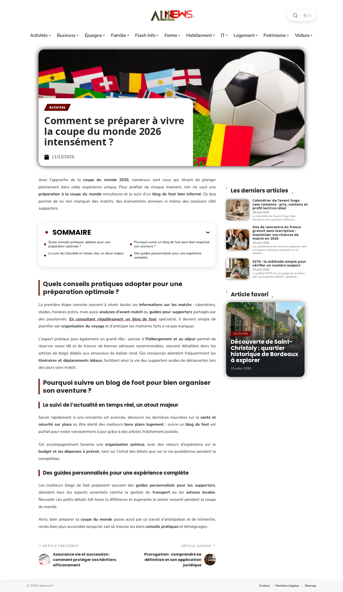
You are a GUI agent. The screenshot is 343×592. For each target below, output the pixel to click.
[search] (295, 15)
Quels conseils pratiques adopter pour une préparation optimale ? (79, 244)
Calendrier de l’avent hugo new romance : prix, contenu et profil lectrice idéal (280, 204)
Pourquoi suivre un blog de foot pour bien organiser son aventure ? (172, 244)
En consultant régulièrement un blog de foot (113, 319)
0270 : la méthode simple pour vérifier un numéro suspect (279, 263)
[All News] (172, 15)
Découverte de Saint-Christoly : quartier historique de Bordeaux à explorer (264, 351)
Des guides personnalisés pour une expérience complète (167, 255)
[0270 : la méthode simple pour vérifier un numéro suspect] (237, 269)
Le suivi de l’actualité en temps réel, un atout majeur (86, 253)
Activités (57, 107)
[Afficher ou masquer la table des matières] (150, 232)
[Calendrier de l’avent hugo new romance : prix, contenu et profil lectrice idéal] (237, 210)
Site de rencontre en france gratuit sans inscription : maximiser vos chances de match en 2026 (276, 232)
